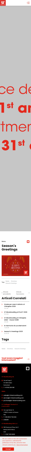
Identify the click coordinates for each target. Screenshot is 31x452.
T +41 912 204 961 (8, 387)
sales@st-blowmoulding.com (13, 395)
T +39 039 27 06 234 (9, 417)
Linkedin (6, 420)
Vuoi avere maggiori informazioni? (12, 359)
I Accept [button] (8, 449)
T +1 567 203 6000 (9, 434)
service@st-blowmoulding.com (13, 398)
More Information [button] (22, 445)
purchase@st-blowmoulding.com (14, 400)
